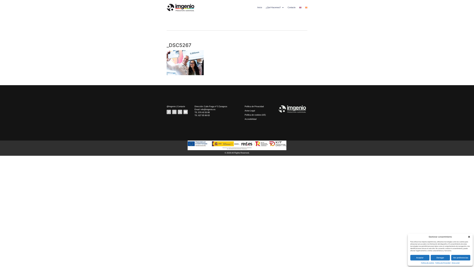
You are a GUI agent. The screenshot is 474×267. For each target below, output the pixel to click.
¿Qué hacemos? (273, 7)
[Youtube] (185, 112)
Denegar (440, 257)
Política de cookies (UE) (255, 115)
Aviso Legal (456, 263)
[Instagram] (174, 112)
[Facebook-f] (169, 112)
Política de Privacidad (442, 263)
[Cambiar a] (300, 7)
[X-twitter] (180, 112)
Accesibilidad (251, 119)
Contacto (292, 7)
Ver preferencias (460, 257)
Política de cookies (427, 263)
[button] (469, 237)
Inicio (259, 7)
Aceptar (420, 257)
